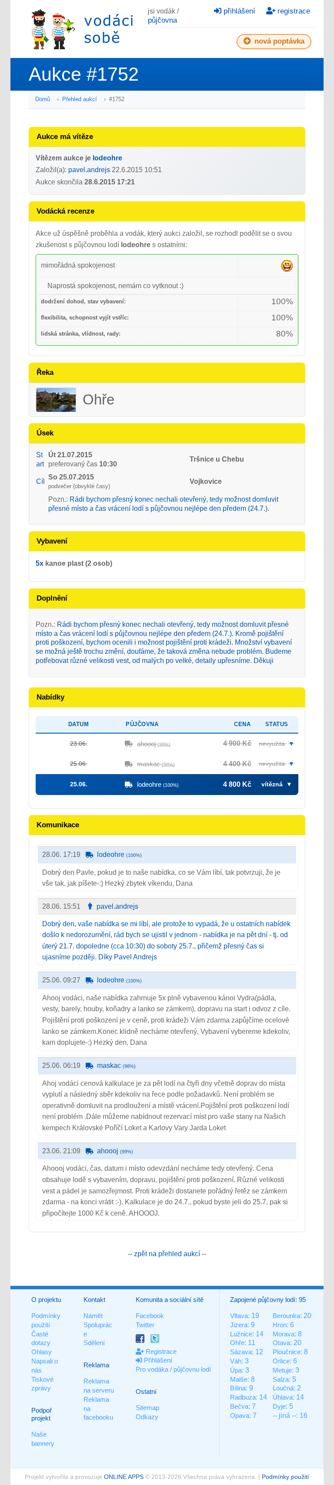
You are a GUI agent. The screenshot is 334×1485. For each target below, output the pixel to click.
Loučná (283, 1388)
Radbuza (243, 1397)
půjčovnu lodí (192, 1369)
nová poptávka (278, 41)
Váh (235, 1361)
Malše (238, 1379)
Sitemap (147, 1407)
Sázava (241, 1352)
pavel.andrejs (89, 169)
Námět (93, 1315)
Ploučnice (287, 1352)
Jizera (238, 1325)
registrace (292, 11)
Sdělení (94, 1342)
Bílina (238, 1388)
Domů (42, 99)
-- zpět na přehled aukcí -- (167, 1253)
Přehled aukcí (79, 99)
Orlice (281, 1361)
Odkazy (147, 1416)
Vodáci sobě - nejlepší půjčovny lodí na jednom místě (82, 29)
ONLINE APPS (124, 1476)
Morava (283, 1334)
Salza (281, 1379)
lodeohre (107, 158)
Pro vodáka (152, 1369)
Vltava (239, 1315)
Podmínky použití (285, 1476)
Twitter (145, 1325)
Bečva (239, 1406)
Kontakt (94, 1299)
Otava (281, 1342)
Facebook (150, 1315)
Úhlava (283, 1397)
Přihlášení (157, 1360)
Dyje (279, 1406)
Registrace (160, 1351)
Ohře (237, 1342)
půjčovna (162, 20)
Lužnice (241, 1334)
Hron (280, 1325)
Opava (239, 1415)
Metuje (282, 1370)
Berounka (286, 1315)
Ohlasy (41, 1352)
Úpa (236, 1370)
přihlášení (238, 11)
